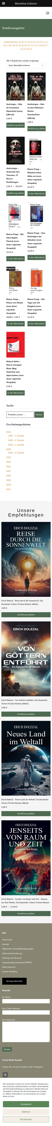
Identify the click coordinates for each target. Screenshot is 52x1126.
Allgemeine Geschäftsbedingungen (17, 949)
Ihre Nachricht (8, 1020)
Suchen (39, 414)
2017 (8, 489)
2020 (8, 475)
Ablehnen (26, 1112)
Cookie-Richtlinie (9, 971)
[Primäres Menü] (47, 13)
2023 (8, 462)
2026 (8, 432)
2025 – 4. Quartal (16, 453)
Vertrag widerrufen (14, 981)
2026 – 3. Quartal (16, 436)
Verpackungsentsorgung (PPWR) (17, 962)
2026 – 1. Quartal (16, 445)
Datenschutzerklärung (12, 953)
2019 (8, 480)
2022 (8, 466)
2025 (8, 449)
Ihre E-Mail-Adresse (11, 1008)
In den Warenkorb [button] (37, 193)
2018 (8, 485)
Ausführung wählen (15, 125)
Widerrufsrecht (8, 967)
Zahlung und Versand (11, 958)
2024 (8, 457)
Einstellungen (26, 1119)
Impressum (7, 940)
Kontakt (5, 944)
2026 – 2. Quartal (16, 440)
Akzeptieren (26, 1104)
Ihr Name (6, 997)
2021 (8, 471)
